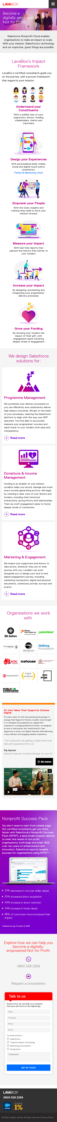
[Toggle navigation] (53, 4)
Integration (15, 1049)
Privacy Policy (47, 1117)
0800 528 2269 (28, 966)
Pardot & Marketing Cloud (28, 172)
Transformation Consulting (22, 1042)
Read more (17, 437)
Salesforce (15, 1039)
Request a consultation (28, 983)
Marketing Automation (20, 1046)
